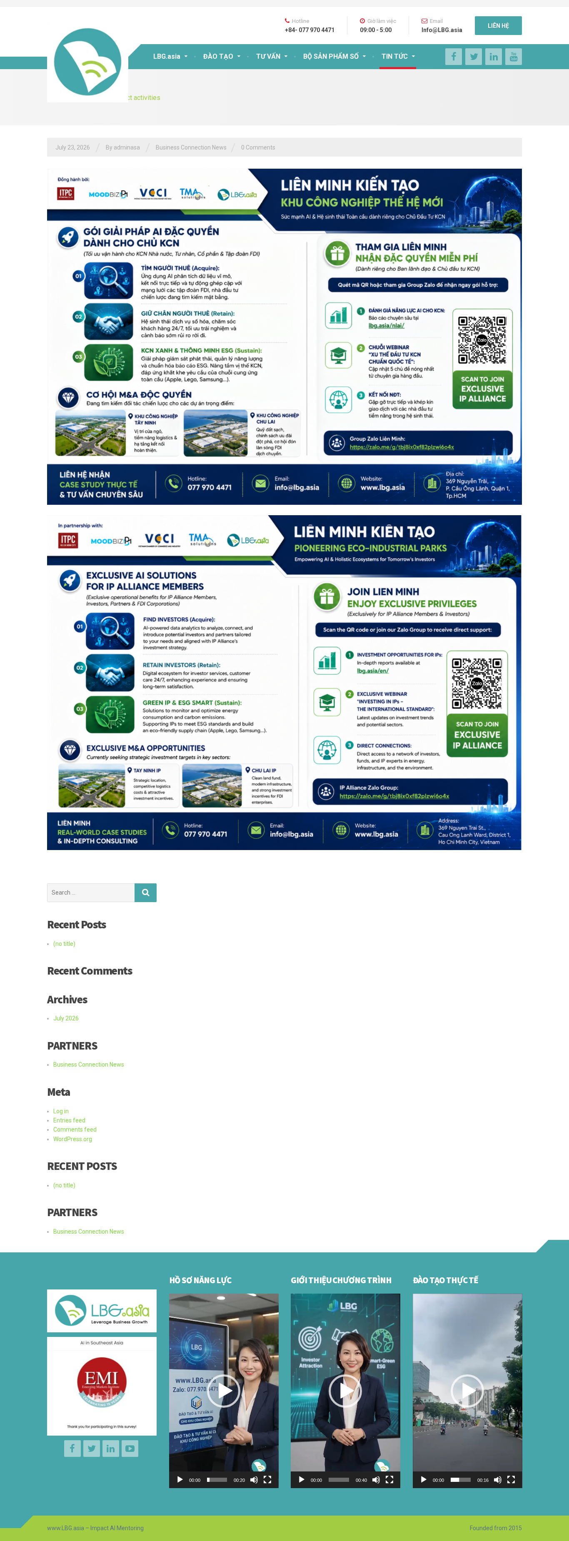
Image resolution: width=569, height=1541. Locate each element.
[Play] (180, 1480)
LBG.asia (166, 56)
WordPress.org (72, 1139)
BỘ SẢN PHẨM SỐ (331, 56)
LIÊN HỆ (498, 25)
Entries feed (69, 1120)
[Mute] (254, 1480)
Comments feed (75, 1129)
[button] (223, 1391)
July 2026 (66, 1018)
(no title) (64, 943)
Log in (61, 1111)
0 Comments (258, 147)
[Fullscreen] (267, 1480)
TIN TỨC (395, 56)
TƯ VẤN (268, 56)
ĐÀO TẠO (218, 56)
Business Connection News (191, 147)
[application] (224, 1391)
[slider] (217, 1480)
